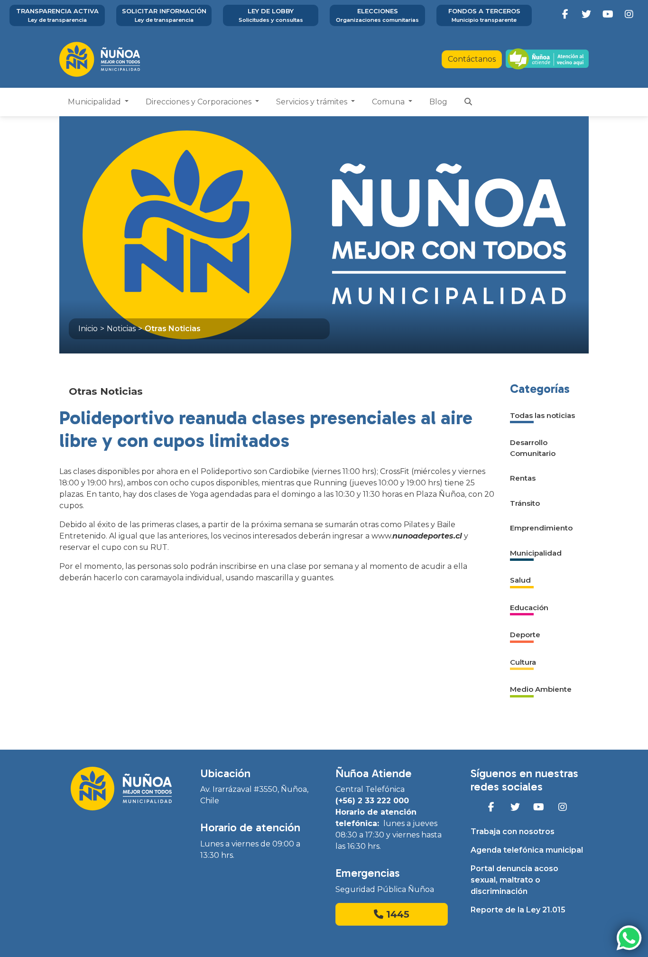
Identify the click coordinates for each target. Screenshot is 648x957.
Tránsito (525, 503)
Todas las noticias (542, 415)
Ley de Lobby (271, 15)
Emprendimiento (541, 527)
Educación (529, 607)
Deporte (525, 634)
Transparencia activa (57, 15)
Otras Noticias (173, 328)
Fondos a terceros (484, 15)
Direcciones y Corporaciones (199, 101)
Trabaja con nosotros (513, 831)
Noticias (121, 328)
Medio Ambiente (541, 689)
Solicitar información (164, 15)
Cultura (523, 662)
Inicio (88, 328)
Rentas (523, 478)
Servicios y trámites (312, 101)
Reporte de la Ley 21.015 (518, 909)
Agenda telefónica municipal (527, 850)
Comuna (389, 101)
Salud (520, 580)
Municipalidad (95, 101)
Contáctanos (472, 59)
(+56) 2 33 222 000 (372, 800)
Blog (438, 101)
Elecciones (377, 15)
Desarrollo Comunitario (532, 448)
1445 (396, 914)
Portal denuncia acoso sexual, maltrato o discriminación (514, 880)
